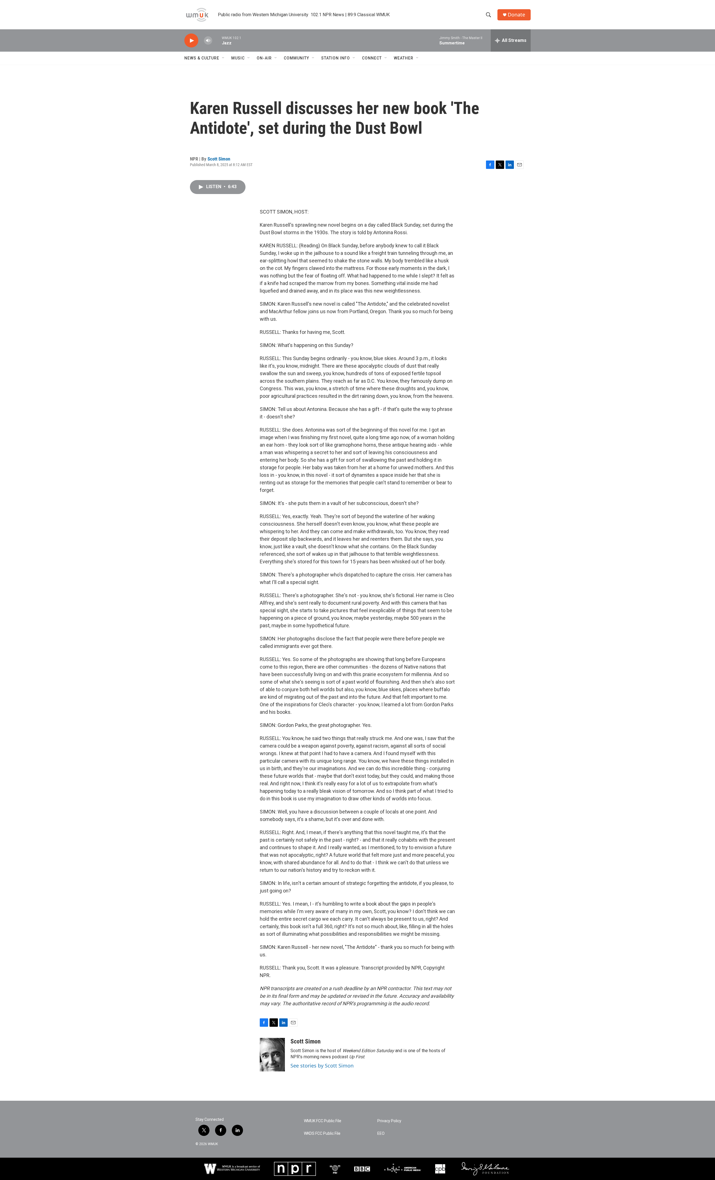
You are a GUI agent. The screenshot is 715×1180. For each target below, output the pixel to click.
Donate (516, 15)
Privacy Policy (389, 1121)
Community (296, 58)
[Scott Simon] (272, 1054)
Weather (403, 58)
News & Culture (201, 58)
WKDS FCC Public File (322, 1133)
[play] (191, 40)
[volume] (208, 40)
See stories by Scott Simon (322, 1065)
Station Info (335, 58)
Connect (372, 58)
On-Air (264, 58)
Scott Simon (219, 159)
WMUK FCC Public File (322, 1121)
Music (238, 58)
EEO (381, 1133)
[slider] (217, 40)
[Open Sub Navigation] (223, 58)
